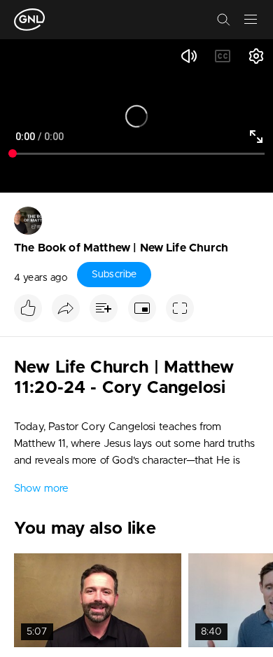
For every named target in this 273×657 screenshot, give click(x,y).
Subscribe (114, 274)
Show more (41, 488)
